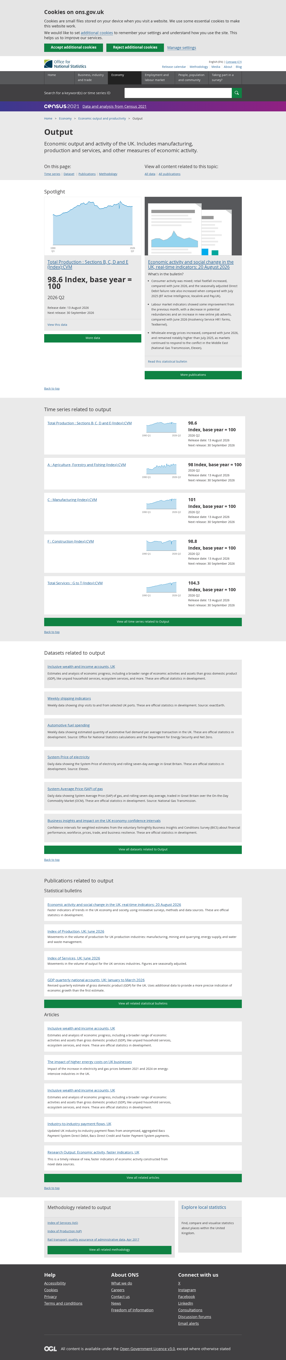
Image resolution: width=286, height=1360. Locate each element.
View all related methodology (109, 1250)
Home (52, 75)
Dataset (69, 174)
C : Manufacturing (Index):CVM (72, 499)
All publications (169, 174)
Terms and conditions (63, 1303)
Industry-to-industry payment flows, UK (79, 1123)
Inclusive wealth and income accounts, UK (81, 666)
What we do (121, 1283)
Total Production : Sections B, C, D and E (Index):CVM (88, 264)
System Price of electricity (69, 757)
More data (93, 338)
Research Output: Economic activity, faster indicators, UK (93, 1152)
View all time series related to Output (143, 621)
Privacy (50, 1296)
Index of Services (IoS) (63, 1223)
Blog (239, 67)
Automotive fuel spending (69, 725)
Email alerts (188, 1323)
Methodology (199, 67)
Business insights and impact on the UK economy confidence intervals (104, 820)
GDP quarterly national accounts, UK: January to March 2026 (96, 980)
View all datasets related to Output (143, 849)
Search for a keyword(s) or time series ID (77, 92)
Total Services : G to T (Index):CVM (75, 583)
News (116, 1303)
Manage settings (181, 47)
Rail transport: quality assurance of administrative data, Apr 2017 (93, 1240)
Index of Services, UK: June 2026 (74, 958)
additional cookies (97, 32)
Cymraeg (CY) (234, 61)
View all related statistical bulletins (143, 1003)
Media (215, 67)
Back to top (52, 388)
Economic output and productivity (102, 118)
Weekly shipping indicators (69, 698)
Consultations (190, 1309)
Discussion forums (194, 1316)
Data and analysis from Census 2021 (114, 106)
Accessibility (55, 1283)
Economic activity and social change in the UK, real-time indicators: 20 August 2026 (191, 264)
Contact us (120, 1296)
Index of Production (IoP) (65, 1231)
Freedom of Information (132, 1309)
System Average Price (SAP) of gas (75, 788)
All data (150, 174)
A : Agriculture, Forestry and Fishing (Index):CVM (87, 464)
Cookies (51, 1289)
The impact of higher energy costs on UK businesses (90, 1061)
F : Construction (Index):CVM (71, 541)
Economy (65, 118)
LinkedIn (185, 1303)
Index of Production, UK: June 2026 (76, 931)
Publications (87, 174)
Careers (118, 1289)
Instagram (187, 1289)
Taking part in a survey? (223, 77)
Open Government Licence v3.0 (147, 1348)
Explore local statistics (204, 1207)
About (228, 67)
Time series (52, 174)
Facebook (186, 1296)
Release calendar (174, 67)
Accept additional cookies (73, 47)
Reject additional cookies (135, 47)
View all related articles (143, 1178)
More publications (193, 375)
